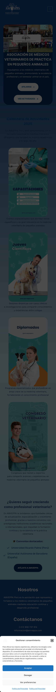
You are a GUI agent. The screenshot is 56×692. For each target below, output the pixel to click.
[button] (52, 640)
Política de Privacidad (20, 689)
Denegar (28, 675)
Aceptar (28, 668)
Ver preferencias (28, 682)
